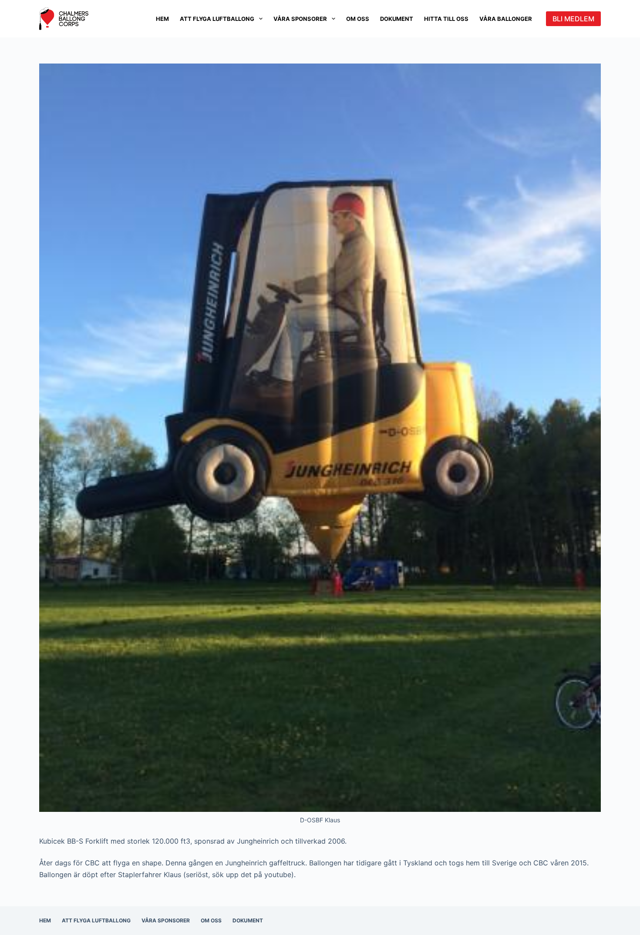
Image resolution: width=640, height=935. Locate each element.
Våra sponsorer (300, 18)
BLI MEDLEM (573, 18)
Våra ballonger (505, 18)
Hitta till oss (446, 18)
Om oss (357, 18)
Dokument (396, 18)
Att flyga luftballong (217, 18)
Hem (162, 18)
